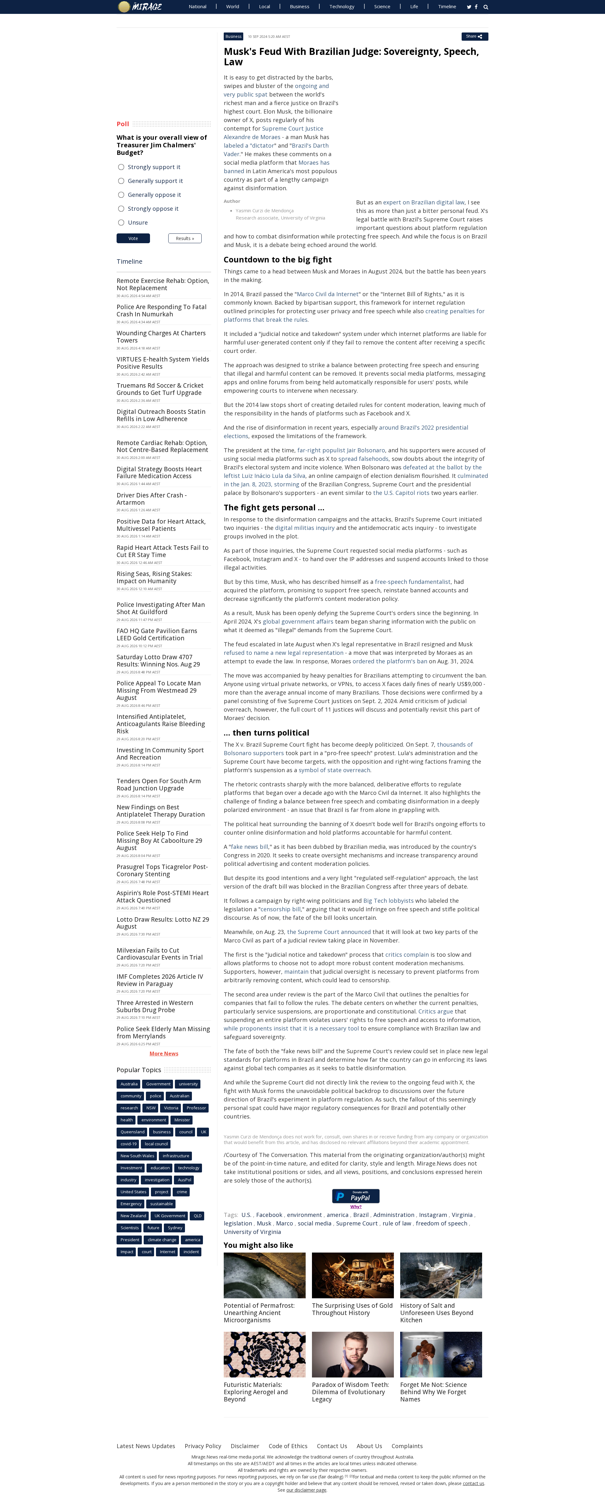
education (160, 1168)
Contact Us (332, 1446)
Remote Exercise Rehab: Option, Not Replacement (163, 284)
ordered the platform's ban (390, 661)
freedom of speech (441, 1223)
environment (304, 1214)
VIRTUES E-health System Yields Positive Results (163, 363)
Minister (182, 1120)
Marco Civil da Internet (328, 294)
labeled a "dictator (249, 145)
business (162, 1132)
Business (299, 6)
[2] (351, 1476)
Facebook (269, 1214)
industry (128, 1180)
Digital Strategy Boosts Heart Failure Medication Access (159, 472)
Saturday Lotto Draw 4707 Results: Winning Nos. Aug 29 (158, 660)
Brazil (361, 1214)
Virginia (462, 1214)
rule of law (397, 1223)
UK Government (170, 1215)
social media (314, 1223)
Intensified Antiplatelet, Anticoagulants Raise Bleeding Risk (161, 724)
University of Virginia (252, 1232)
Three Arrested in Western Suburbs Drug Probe (155, 1006)
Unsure (138, 222)
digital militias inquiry (305, 527)
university (188, 1084)
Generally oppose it (154, 194)
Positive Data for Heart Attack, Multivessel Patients (161, 525)
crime (182, 1192)
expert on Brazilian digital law (423, 202)
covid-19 (128, 1144)
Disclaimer (245, 1446)
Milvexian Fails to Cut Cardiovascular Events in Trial (160, 954)
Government (158, 1084)
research (129, 1108)
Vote (133, 238)
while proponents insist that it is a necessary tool (291, 1028)
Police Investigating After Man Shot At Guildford (161, 608)
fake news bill (249, 846)
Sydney (175, 1227)
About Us (369, 1446)
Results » (185, 238)
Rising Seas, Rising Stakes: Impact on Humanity (154, 577)
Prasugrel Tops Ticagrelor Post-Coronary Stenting (162, 870)
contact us (473, 1483)
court (147, 1251)
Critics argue (435, 1011)
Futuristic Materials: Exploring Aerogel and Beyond (256, 1392)
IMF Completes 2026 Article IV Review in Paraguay (160, 980)
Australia (129, 1084)
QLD (198, 1215)
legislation (238, 1223)
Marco (284, 1223)
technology (188, 1168)
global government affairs (298, 621)
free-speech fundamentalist (413, 581)
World (232, 6)
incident (191, 1251)
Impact (127, 1251)
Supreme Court (357, 1223)
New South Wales (137, 1156)
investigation (157, 1180)
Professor (196, 1108)
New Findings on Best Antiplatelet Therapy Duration (161, 811)
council (186, 1132)
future (153, 1227)
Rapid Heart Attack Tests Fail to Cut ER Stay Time (163, 551)
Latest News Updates (146, 1446)
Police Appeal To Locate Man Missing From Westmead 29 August (159, 690)
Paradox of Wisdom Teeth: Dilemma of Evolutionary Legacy (350, 1392)
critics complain (407, 954)
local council (156, 1144)
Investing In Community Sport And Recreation (160, 753)
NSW (151, 1108)
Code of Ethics (288, 1446)
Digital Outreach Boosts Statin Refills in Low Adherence (161, 415)
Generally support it (155, 181)
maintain (296, 971)
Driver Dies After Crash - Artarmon (152, 499)
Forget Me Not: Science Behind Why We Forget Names (433, 1392)
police (155, 1096)
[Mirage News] (143, 7)
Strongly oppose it (153, 208)
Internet (167, 1251)
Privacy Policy (203, 1446)
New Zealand (133, 1215)
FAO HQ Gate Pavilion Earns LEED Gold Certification (157, 634)
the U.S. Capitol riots (401, 492)
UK (203, 1132)
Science (382, 6)
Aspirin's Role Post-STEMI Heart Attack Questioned (163, 896)
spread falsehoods (363, 458)
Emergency (131, 1204)
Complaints (407, 1446)
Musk (264, 1223)
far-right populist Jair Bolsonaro (341, 450)
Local (264, 6)
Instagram (433, 1214)
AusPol (184, 1180)
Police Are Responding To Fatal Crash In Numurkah (162, 310)
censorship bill (281, 909)
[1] (346, 1476)
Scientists (130, 1227)
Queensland (133, 1132)
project (161, 1192)
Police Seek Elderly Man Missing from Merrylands (163, 1032)
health (127, 1120)
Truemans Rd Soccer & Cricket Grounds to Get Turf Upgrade (160, 389)
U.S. (246, 1214)
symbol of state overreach (334, 770)
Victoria (171, 1108)
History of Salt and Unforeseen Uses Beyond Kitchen (437, 1312)
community (131, 1096)
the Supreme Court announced (329, 932)
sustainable (161, 1204)
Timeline (447, 6)
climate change (162, 1239)
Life (414, 6)
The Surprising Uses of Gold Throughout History (352, 1309)
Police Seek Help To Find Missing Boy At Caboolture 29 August (159, 840)
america (338, 1214)
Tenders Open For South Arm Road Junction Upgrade (159, 784)
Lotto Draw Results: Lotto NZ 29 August (163, 923)
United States (134, 1192)
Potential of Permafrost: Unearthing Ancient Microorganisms (259, 1312)
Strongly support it (154, 167)
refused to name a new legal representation (283, 652)
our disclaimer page (306, 1490)
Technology (341, 6)
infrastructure (176, 1156)
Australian (179, 1096)
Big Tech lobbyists (388, 900)
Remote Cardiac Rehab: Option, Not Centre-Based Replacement (162, 446)
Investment (131, 1168)
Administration (393, 1214)
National (197, 6)
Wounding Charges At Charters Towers (161, 336)
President (130, 1239)
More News (164, 1053)
